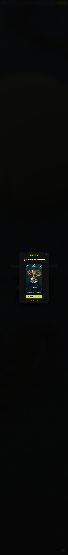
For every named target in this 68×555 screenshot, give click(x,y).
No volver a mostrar (34, 300)
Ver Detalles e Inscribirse (34, 296)
